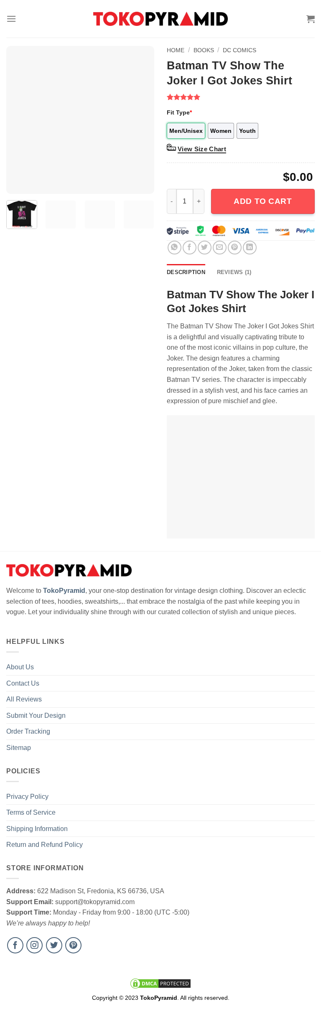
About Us (20, 667)
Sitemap (18, 747)
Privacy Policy (27, 796)
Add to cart (263, 201)
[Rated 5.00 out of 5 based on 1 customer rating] (241, 97)
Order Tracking (28, 731)
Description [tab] (186, 272)
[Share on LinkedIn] (250, 247)
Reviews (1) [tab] (234, 272)
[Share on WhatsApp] (174, 247)
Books (204, 50)
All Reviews (24, 699)
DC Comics (239, 50)
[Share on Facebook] (189, 247)
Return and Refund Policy (44, 844)
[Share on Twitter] (204, 247)
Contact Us (22, 683)
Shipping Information (37, 828)
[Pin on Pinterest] (235, 247)
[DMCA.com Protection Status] (160, 983)
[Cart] (310, 19)
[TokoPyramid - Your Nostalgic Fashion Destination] (160, 18)
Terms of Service (31, 812)
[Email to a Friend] (220, 247)
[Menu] (11, 18)
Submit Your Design (36, 715)
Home (175, 50)
